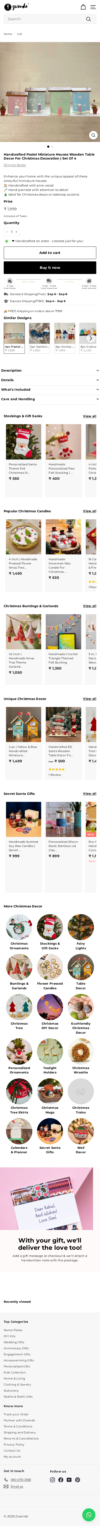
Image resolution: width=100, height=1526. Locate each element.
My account (12, 1456)
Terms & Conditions (18, 1426)
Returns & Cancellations (21, 1438)
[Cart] (83, 7)
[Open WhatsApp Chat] (88, 1514)
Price (8, 201)
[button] (62, 771)
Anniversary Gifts (16, 1348)
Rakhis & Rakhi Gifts (18, 1396)
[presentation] (91, 338)
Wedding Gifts (14, 1342)
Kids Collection (15, 1372)
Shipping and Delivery (20, 1432)
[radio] (14, 338)
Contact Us (12, 1450)
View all (89, 416)
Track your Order (16, 1414)
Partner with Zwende (19, 1420)
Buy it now (50, 267)
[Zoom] (93, 135)
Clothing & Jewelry (17, 1384)
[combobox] (50, 19)
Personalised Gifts (17, 1366)
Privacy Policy (14, 1444)
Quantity (12, 223)
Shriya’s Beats (15, 165)
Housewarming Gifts (19, 1360)
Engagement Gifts (17, 1354)
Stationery (11, 1390)
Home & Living (14, 1378)
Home (8, 34)
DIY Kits (10, 1336)
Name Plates (13, 1330)
